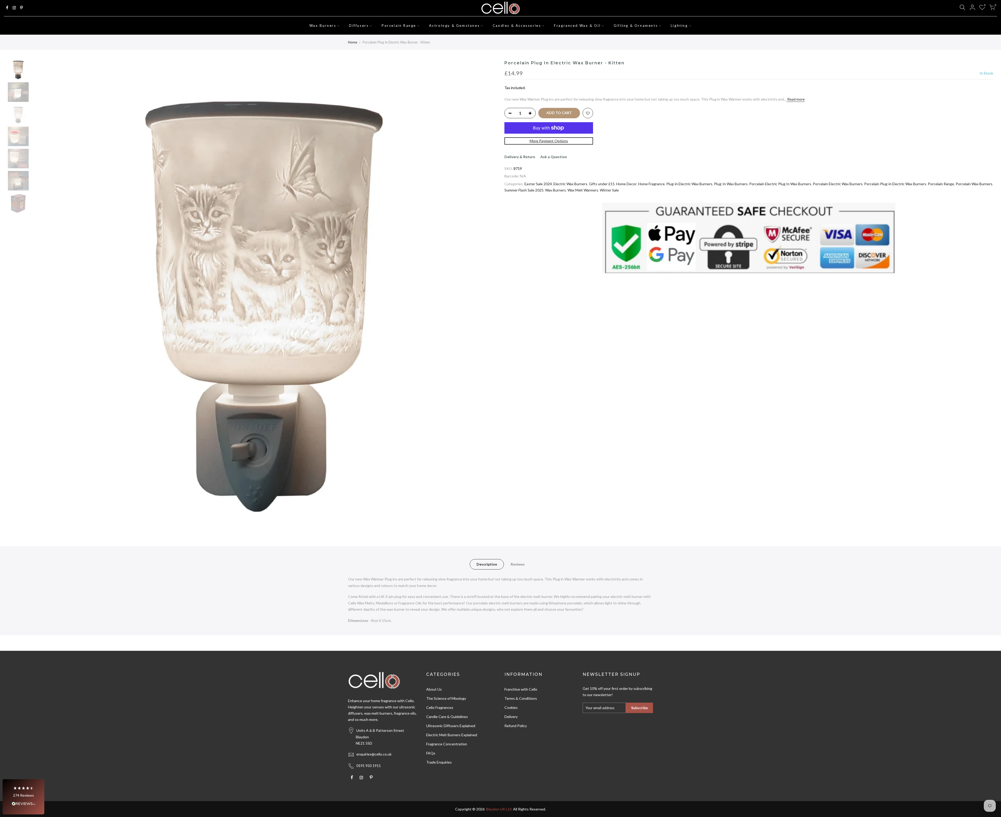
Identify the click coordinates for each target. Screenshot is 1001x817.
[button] (23, 796)
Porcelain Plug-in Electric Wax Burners (895, 184)
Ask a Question (553, 156)
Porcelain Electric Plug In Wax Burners (780, 184)
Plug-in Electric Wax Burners (689, 184)
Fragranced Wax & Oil (577, 25)
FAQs (430, 753)
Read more (795, 99)
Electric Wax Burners (570, 184)
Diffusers (359, 25)
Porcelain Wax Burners (974, 184)
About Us (434, 689)
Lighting (679, 25)
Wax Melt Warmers (582, 190)
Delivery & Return (519, 156)
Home (352, 42)
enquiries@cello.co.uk (374, 754)
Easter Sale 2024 (538, 184)
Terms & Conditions (520, 698)
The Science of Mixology (446, 698)
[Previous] (40, 292)
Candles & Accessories (517, 25)
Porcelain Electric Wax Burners (838, 184)
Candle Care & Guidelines (447, 716)
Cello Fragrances (439, 707)
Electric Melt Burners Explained (451, 735)
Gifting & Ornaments (636, 25)
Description (487, 564)
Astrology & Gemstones (454, 25)
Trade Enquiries (439, 762)
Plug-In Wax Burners (731, 184)
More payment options (549, 141)
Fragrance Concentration (446, 744)
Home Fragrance (651, 184)
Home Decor (626, 184)
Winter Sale (609, 190)
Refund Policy (515, 725)
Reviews (518, 564)
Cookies (511, 707)
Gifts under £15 (602, 184)
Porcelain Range (399, 25)
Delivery (511, 716)
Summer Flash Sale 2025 (524, 190)
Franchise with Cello (520, 689)
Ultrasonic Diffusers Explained (450, 725)
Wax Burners (322, 25)
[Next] (487, 292)
